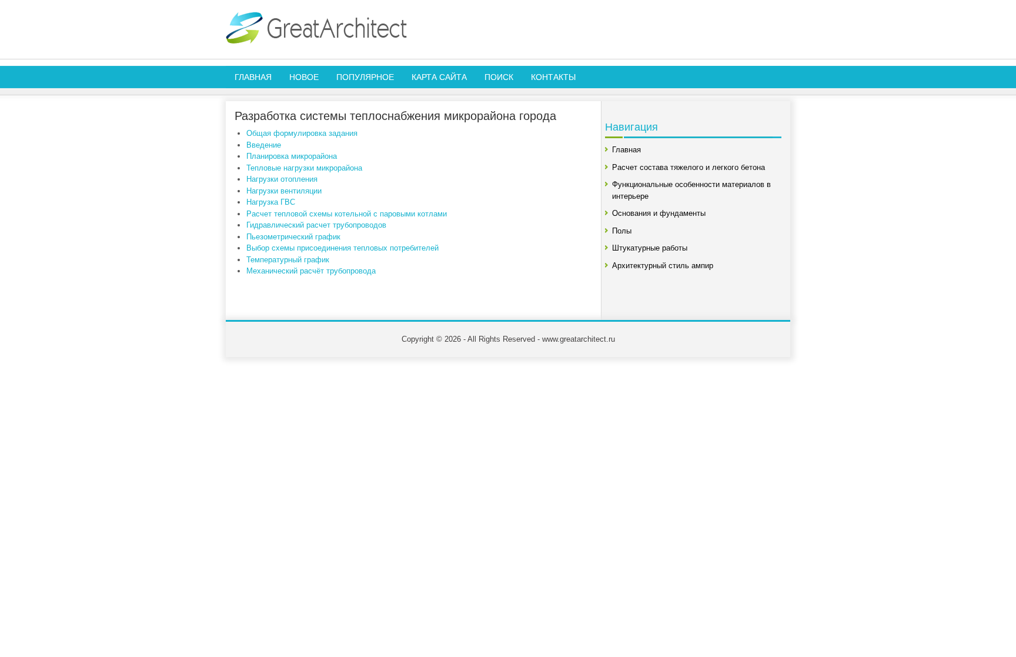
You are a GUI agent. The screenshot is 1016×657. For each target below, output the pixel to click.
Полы (621, 230)
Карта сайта (439, 77)
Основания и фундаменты (659, 213)
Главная (253, 77)
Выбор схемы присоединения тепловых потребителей (342, 248)
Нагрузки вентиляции (284, 190)
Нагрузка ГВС (270, 202)
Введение (263, 145)
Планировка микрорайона (291, 156)
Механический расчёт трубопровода (311, 270)
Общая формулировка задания (301, 133)
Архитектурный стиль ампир (662, 265)
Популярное (365, 77)
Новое (304, 77)
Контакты (553, 77)
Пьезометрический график (293, 236)
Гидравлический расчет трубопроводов (316, 225)
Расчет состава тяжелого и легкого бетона (688, 167)
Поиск (498, 77)
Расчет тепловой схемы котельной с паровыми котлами (346, 213)
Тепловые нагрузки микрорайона (304, 168)
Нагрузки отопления (281, 179)
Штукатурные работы (649, 248)
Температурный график (287, 259)
